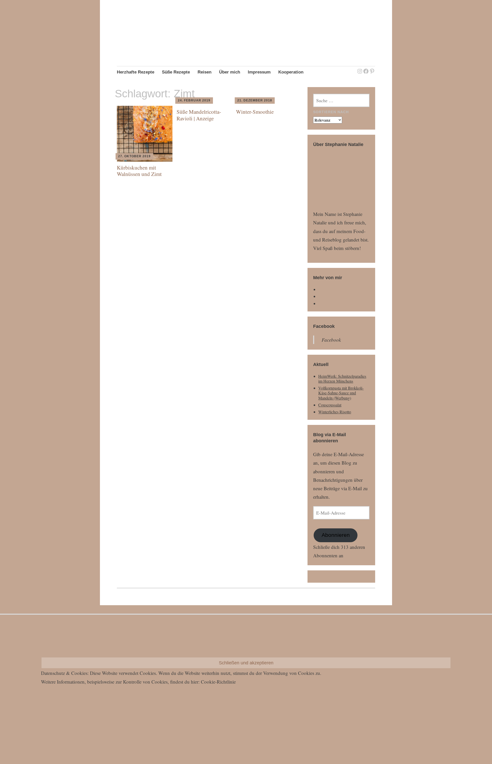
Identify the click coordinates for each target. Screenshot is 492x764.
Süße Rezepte (176, 72)
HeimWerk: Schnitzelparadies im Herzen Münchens (342, 378)
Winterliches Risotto (334, 411)
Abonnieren (336, 535)
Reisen (204, 72)
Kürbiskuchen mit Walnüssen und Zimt (139, 170)
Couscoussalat (329, 404)
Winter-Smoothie (255, 111)
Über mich (229, 72)
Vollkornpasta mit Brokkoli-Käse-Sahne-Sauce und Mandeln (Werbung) (341, 392)
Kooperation (290, 72)
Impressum (259, 72)
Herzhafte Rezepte (135, 72)
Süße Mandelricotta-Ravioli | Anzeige (199, 115)
